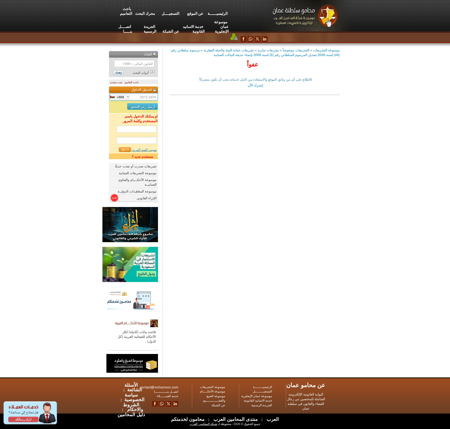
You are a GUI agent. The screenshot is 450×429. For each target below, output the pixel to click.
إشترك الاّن (255, 85)
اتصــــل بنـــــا (125, 29)
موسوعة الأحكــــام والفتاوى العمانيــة (137, 182)
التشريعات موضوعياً (296, 50)
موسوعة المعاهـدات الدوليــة (137, 191)
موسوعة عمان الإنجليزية (221, 26)
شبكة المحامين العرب (203, 424)
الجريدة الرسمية (150, 29)
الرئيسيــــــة (218, 13)
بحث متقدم (116, 82)
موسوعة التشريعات (326, 50)
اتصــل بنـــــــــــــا (166, 391)
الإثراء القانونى (147, 198)
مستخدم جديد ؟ (142, 156)
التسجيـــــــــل (262, 391)
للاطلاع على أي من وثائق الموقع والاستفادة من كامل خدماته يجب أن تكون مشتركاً (255, 79)
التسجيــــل (170, 13)
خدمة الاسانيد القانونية (194, 29)
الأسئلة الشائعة (133, 387)
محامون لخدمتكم (188, 418)
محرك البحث (145, 13)
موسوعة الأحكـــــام (212, 391)
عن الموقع (195, 13)
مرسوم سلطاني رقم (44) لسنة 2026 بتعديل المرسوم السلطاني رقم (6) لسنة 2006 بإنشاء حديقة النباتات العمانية (255, 52)
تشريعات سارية (268, 50)
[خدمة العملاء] (234, 36)
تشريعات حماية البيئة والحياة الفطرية (229, 50)
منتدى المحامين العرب (235, 418)
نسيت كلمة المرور (144, 149)
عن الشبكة (170, 31)
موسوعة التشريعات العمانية (138, 172)
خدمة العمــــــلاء (167, 396)
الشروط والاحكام (133, 406)
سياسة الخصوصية (134, 397)
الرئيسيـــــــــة (262, 387)
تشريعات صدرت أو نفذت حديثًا (136, 166)
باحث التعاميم (126, 11)
